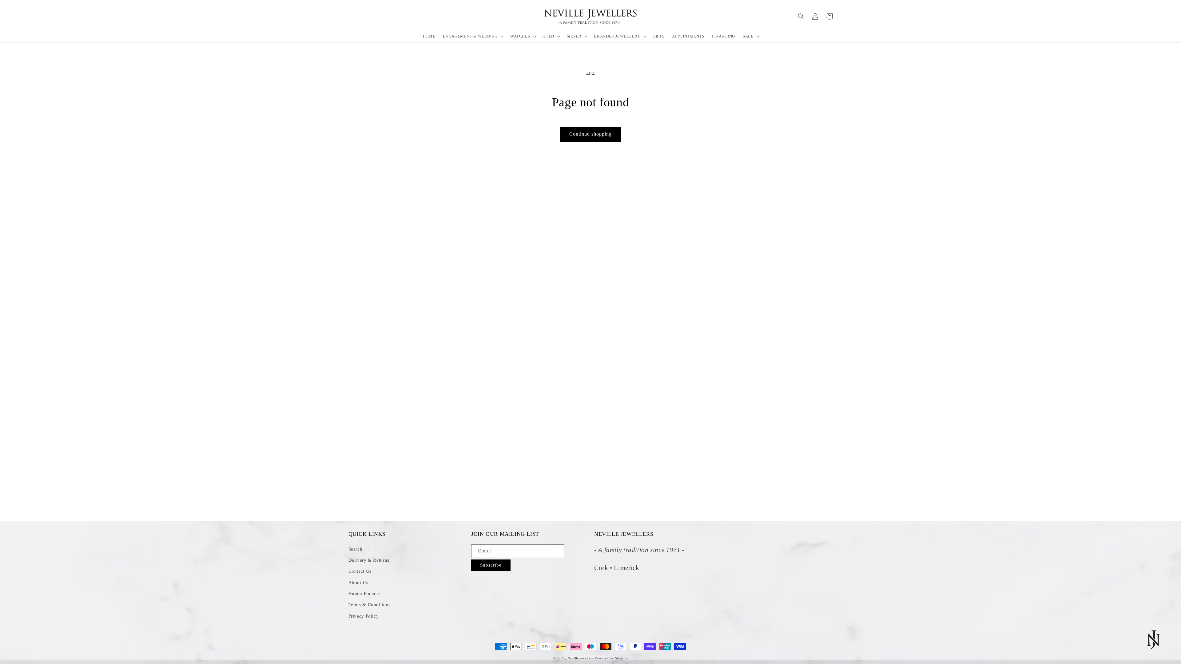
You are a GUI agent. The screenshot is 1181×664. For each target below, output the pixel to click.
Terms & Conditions (369, 604)
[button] (473, 36)
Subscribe (491, 565)
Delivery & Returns (368, 560)
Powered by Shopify (611, 658)
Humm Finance (364, 593)
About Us (358, 582)
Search (355, 549)
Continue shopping (590, 133)
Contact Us (360, 571)
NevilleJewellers (580, 658)
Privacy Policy (363, 616)
